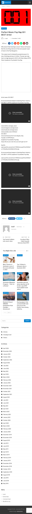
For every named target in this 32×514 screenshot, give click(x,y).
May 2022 (5, 371)
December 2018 (7, 463)
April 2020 (6, 423)
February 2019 (7, 457)
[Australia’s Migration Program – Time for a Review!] (9, 276)
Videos (5, 337)
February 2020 (7, 429)
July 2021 (5, 400)
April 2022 (6, 374)
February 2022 (7, 380)
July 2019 (5, 443)
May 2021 (5, 406)
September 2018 (7, 472)
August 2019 (6, 440)
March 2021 (6, 411)
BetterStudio (20, 511)
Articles (4, 28)
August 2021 (6, 397)
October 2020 (6, 420)
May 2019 (5, 449)
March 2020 (6, 426)
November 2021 (7, 388)
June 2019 (6, 446)
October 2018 (6, 469)
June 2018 (6, 480)
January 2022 (7, 382)
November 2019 (7, 437)
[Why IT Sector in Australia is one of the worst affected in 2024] (9, 258)
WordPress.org (6, 501)
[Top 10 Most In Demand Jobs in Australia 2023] (23, 258)
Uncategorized (7, 334)
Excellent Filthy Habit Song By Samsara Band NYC (23, 241)
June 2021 (6, 403)
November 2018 (7, 466)
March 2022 (6, 377)
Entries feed (6, 496)
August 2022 (6, 362)
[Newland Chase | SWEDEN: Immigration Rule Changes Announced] (9, 296)
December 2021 (7, 385)
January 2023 (7, 354)
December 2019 (7, 434)
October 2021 (6, 391)
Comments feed (7, 499)
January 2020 (7, 431)
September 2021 (7, 394)
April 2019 (6, 452)
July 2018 (5, 477)
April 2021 (6, 408)
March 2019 (6, 454)
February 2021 (7, 414)
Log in (4, 494)
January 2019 (7, 460)
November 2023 (7, 351)
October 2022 (6, 357)
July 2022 (5, 365)
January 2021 (7, 417)
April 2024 (6, 348)
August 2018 (6, 475)
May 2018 (5, 483)
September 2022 (7, 360)
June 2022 (6, 368)
